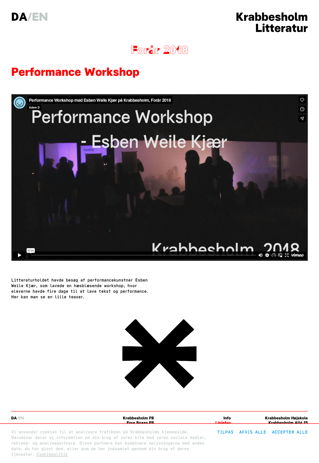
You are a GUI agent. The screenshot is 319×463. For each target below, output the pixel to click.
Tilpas (225, 432)
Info (227, 418)
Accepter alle (290, 432)
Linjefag (223, 423)
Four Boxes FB (140, 423)
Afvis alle (252, 432)
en (40, 16)
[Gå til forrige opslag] (159, 389)
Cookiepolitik (52, 454)
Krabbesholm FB (138, 418)
